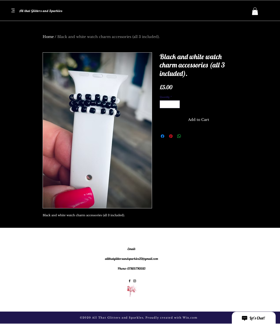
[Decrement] (163, 104)
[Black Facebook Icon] (129, 281)
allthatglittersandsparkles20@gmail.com (131, 259)
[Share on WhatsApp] (179, 136)
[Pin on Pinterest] (170, 136)
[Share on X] (187, 136)
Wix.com (190, 317)
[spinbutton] (170, 104)
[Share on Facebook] (162, 136)
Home (48, 36)
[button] (13, 10)
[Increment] (176, 104)
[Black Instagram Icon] (134, 281)
